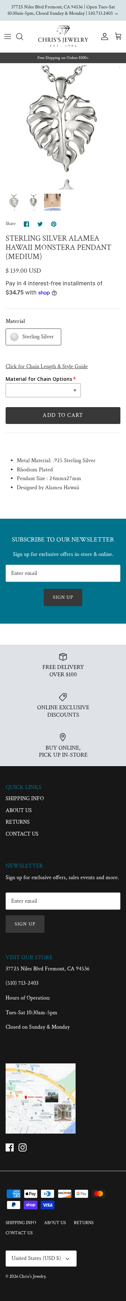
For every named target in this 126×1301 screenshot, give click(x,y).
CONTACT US (22, 834)
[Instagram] (23, 1147)
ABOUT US (19, 810)
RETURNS (18, 822)
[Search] (23, 36)
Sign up (63, 597)
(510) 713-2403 (22, 983)
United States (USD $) (36, 1258)
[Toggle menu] (7, 36)
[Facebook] (10, 1147)
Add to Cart (63, 415)
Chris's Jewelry (32, 1277)
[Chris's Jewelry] (63, 36)
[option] (63, 126)
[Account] (103, 36)
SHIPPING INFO (25, 798)
